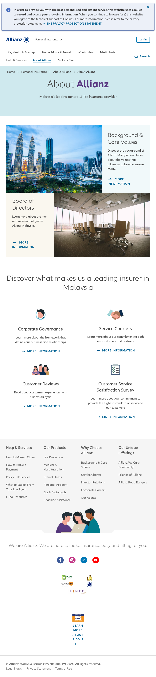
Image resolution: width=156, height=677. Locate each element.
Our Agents (88, 498)
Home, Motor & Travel (56, 52)
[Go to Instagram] (72, 560)
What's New (86, 52)
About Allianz (42, 60)
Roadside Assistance (57, 500)
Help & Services (16, 60)
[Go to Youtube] (96, 560)
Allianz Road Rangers (133, 482)
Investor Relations (93, 482)
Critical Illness (53, 477)
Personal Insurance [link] (46, 39)
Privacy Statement (38, 669)
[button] (148, 7)
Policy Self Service (18, 477)
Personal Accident (55, 485)
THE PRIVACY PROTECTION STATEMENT (74, 24)
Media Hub (107, 52)
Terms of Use (63, 669)
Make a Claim (67, 60)
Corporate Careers (93, 490)
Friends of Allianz (130, 475)
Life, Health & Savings (20, 52)
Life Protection (53, 457)
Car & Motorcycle (55, 492)
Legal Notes (14, 669)
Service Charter (91, 475)
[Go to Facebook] (60, 560)
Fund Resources (16, 497)
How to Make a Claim (20, 457)
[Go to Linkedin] (84, 560)
